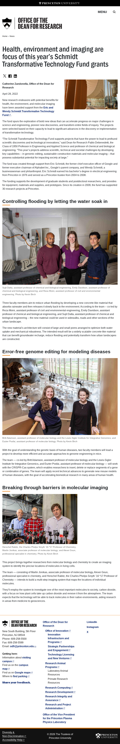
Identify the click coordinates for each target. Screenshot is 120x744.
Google (22, 672)
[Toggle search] (114, 11)
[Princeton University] (59, 3)
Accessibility (12, 740)
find (20, 676)
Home (5, 36)
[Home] (32, 23)
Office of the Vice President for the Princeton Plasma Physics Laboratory (59, 718)
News (12, 36)
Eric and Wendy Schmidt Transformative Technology (28, 111)
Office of (56, 630)
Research (58, 687)
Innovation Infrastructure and (58, 638)
